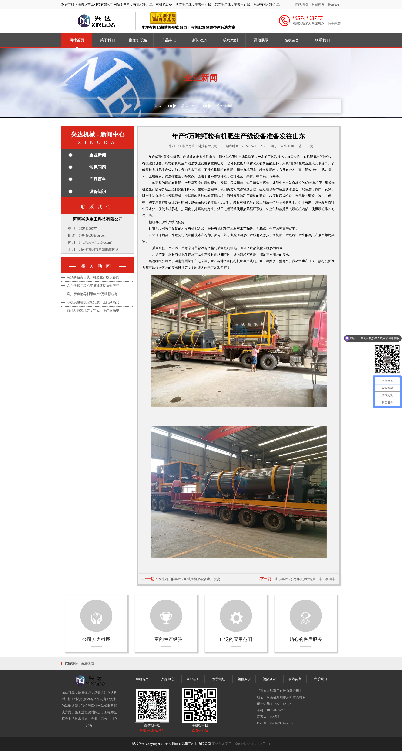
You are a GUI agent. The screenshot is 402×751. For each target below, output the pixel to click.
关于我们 (107, 40)
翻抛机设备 (138, 40)
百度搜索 (87, 663)
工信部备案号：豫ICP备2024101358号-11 (241, 744)
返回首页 (317, 4)
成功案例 (230, 40)
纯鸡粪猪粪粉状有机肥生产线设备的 (93, 277)
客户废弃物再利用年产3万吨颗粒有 (92, 294)
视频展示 (261, 40)
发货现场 (218, 679)
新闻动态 (199, 40)
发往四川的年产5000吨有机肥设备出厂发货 (189, 579)
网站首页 (76, 40)
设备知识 (97, 191)
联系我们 (334, 4)
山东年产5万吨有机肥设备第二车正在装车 (305, 579)
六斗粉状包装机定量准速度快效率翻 (93, 285)
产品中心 (168, 40)
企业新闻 (97, 155)
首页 (158, 106)
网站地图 (301, 4)
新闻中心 (189, 106)
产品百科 (97, 179)
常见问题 (97, 167)
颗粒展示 (244, 679)
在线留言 (291, 40)
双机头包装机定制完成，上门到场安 (93, 302)
